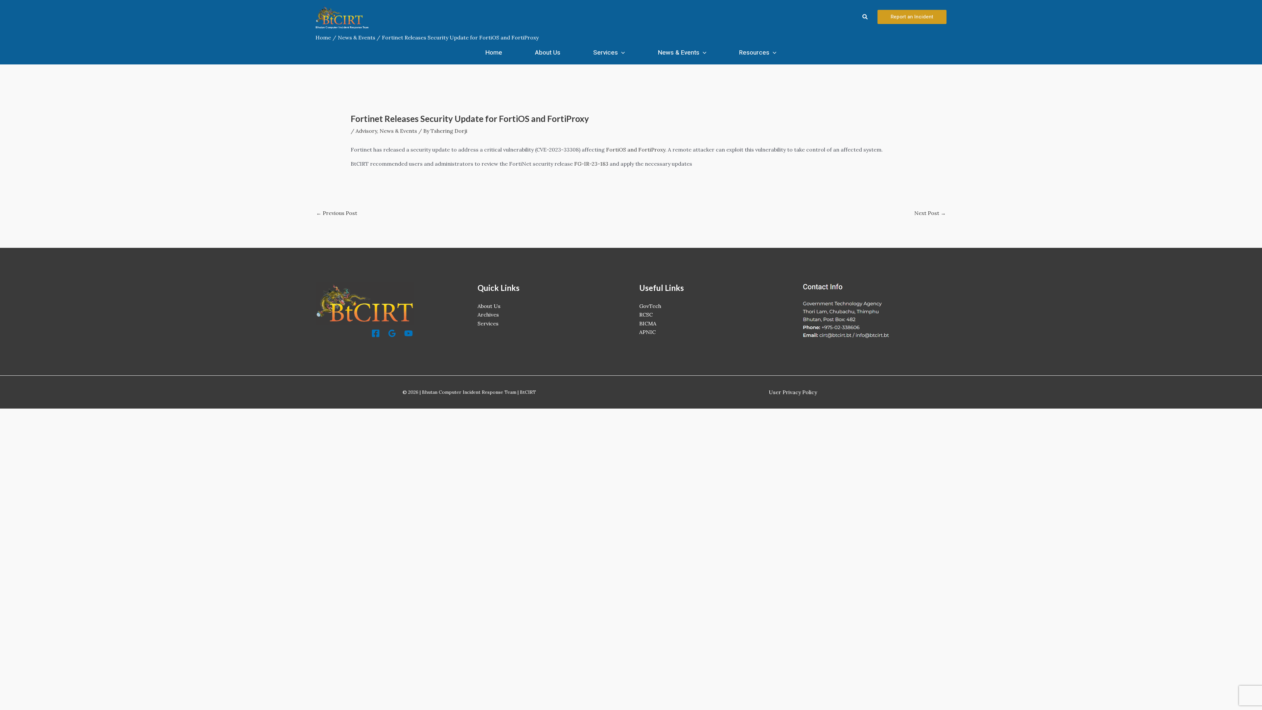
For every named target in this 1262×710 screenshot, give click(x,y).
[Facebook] (375, 333)
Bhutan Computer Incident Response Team (342, 27)
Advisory (366, 131)
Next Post (930, 213)
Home (493, 52)
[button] (865, 17)
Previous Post (336, 213)
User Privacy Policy (793, 392)
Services (605, 52)
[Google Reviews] (392, 333)
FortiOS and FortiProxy (635, 149)
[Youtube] (408, 333)
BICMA (647, 323)
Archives (488, 314)
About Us (547, 52)
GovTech (650, 306)
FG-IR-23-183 (591, 163)
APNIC (647, 332)
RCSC (646, 314)
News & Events (678, 52)
